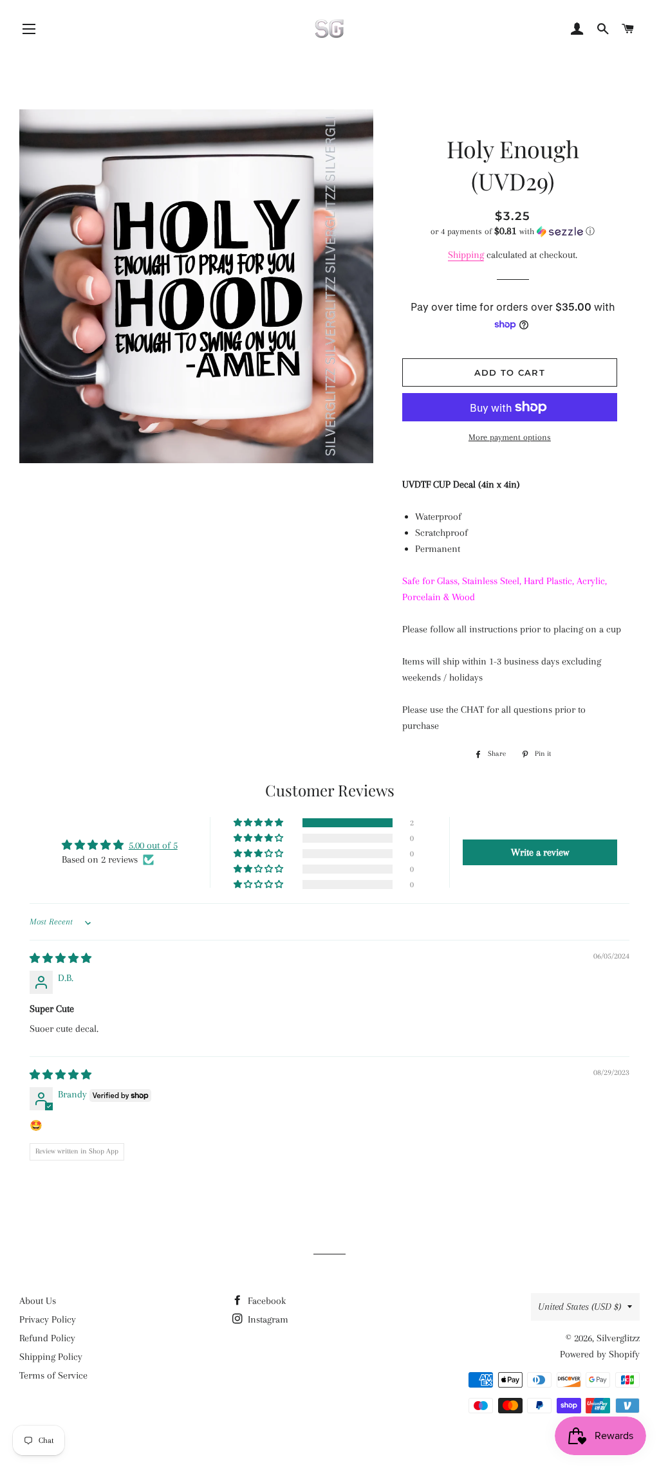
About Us (37, 1301)
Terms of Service (53, 1375)
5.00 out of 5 (153, 845)
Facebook (265, 1301)
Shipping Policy (50, 1356)
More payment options (510, 437)
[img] (60, 958)
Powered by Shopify (600, 1354)
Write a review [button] (540, 852)
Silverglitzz (618, 1338)
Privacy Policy (47, 1319)
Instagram (266, 1319)
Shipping (466, 255)
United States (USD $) (579, 1306)
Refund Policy (47, 1338)
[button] (513, 231)
